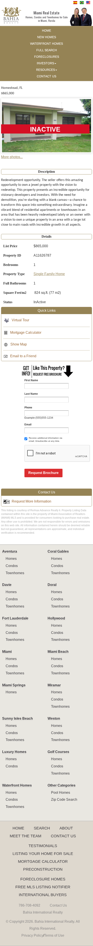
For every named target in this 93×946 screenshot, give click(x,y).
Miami (7, 651)
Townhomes (15, 573)
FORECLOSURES (46, 56)
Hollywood (56, 618)
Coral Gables (58, 551)
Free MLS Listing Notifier (42, 887)
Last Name (31, 394)
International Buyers (43, 895)
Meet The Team (25, 836)
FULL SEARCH (46, 50)
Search (42, 828)
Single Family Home (49, 274)
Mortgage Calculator (25, 332)
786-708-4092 (29, 905)
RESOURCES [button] (45, 69)
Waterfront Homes (17, 785)
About (66, 828)
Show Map (18, 344)
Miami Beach (58, 651)
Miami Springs (14, 685)
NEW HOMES (46, 37)
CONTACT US (46, 76)
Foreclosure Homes (42, 879)
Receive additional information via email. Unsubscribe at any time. (45, 439)
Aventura (9, 551)
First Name (31, 380)
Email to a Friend (23, 356)
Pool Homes (60, 792)
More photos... (12, 157)
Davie (6, 585)
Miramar (54, 685)
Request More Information (31, 501)
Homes (11, 558)
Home (18, 828)
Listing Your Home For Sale (43, 853)
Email (27, 424)
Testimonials (43, 846)
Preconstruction (43, 869)
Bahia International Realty (43, 912)
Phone (28, 407)
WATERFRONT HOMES (46, 43)
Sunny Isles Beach (17, 718)
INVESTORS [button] (45, 63)
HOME (46, 30)
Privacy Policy (32, 935)
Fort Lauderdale (15, 618)
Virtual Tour (20, 320)
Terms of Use (54, 935)
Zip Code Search (64, 799)
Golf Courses (58, 752)
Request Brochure (43, 473)
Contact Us (63, 836)
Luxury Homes (14, 752)
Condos (12, 566)
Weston (54, 718)
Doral (52, 585)
